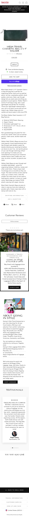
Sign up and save (14, 506)
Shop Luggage (10, 382)
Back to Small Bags (16, 490)
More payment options (14, 85)
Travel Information (14, 498)
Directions (14, 287)
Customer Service (14, 502)
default (14, 64)
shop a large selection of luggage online (13, 355)
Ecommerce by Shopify (16, 514)
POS (8, 514)
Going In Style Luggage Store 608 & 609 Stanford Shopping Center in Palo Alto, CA (14, 348)
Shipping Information (14, 195)
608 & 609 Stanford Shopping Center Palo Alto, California (14, 270)
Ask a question (14, 199)
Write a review (14, 221)
